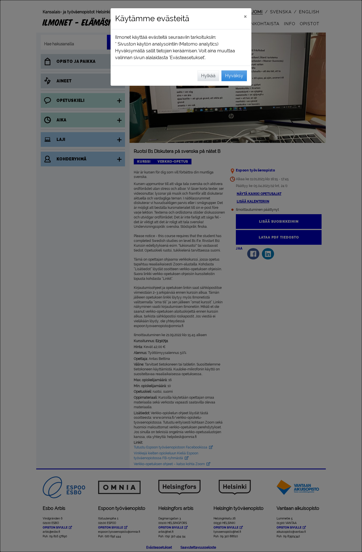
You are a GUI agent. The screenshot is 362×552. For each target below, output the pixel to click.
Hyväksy (234, 75)
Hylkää (208, 75)
